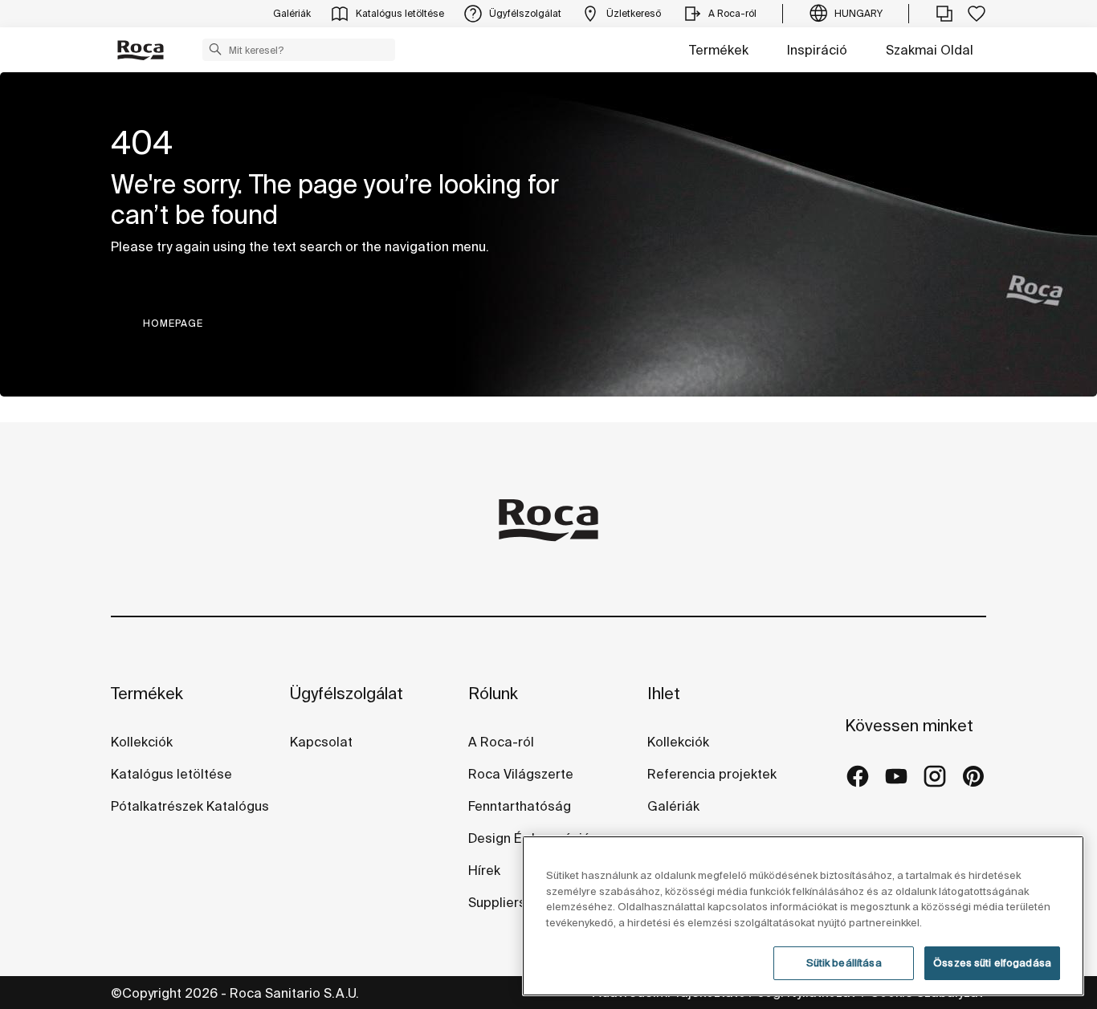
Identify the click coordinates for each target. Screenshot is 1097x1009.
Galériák (673, 806)
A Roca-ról (501, 741)
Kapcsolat (321, 741)
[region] (803, 916)
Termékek (718, 50)
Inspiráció (817, 50)
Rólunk (493, 693)
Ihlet (663, 693)
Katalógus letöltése (171, 774)
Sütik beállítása (844, 963)
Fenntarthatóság (519, 806)
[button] (215, 49)
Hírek (484, 870)
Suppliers (498, 902)
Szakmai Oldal (929, 50)
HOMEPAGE (173, 323)
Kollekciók (142, 741)
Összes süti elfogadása (992, 963)
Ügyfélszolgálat (346, 693)
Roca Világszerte (520, 774)
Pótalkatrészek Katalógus (190, 806)
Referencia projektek (712, 774)
